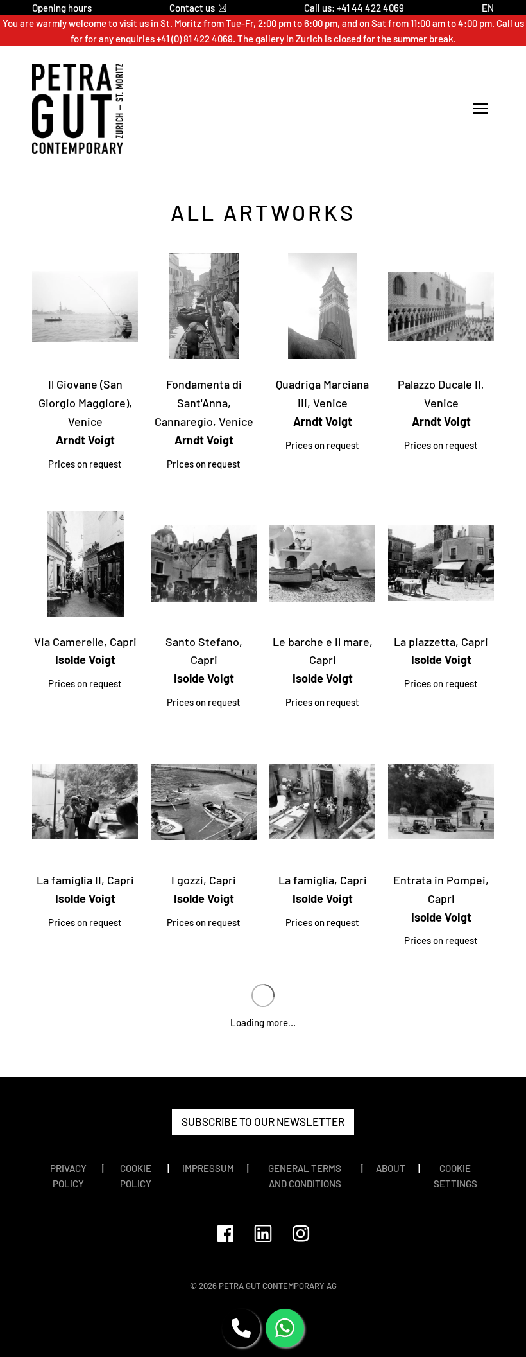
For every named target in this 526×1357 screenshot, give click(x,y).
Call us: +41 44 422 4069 (354, 7)
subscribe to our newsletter (263, 1121)
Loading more (263, 1022)
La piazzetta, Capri (441, 642)
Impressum (208, 1168)
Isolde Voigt (85, 659)
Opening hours (62, 7)
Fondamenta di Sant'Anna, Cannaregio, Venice (204, 402)
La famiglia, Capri (322, 880)
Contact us (192, 7)
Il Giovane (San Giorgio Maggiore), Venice (85, 402)
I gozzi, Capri (203, 880)
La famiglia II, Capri (85, 880)
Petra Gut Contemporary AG (278, 1286)
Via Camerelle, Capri (85, 642)
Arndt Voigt (85, 440)
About (390, 1168)
